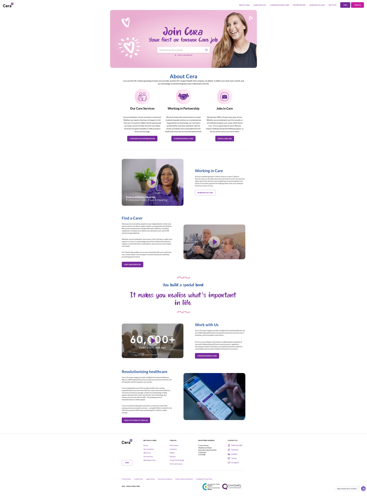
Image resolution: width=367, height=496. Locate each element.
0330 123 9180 (236, 445)
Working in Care (205, 193)
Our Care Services (132, 264)
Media (172, 453)
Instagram (235, 463)
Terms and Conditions (165, 479)
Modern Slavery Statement (184, 479)
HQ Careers (174, 445)
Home (145, 445)
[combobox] (183, 50)
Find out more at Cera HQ (136, 420)
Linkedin (234, 454)
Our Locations (148, 449)
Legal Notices (150, 479)
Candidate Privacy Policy (204, 479)
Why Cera (147, 453)
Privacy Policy (126, 479)
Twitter (234, 458)
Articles (332, 5)
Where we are (299, 5)
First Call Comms (176, 464)
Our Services (148, 457)
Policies (173, 457)
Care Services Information (142, 139)
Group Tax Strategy (177, 460)
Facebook (234, 450)
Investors (173, 449)
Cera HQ (357, 5)
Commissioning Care (183, 139)
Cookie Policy (138, 479)
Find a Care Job (225, 139)
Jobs (345, 5)
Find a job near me (184, 55)
